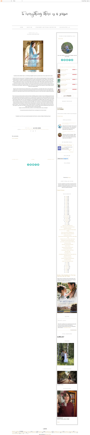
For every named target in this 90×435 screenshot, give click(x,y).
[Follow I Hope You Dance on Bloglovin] (63, 159)
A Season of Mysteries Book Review (67, 258)
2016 (66, 210)
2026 (66, 196)
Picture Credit (33, 72)
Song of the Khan (63, 74)
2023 (66, 200)
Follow (58, 422)
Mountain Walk (67, 251)
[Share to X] (37, 128)
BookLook (41, 431)
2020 (66, 204)
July (67, 222)
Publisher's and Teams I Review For (46, 27)
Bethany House (27, 431)
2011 (66, 270)
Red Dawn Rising (67, 243)
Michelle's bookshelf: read (67, 67)
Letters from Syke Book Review (67, 261)
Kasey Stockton (63, 85)
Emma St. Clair (63, 80)
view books (71, 151)
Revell (47, 129)
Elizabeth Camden (67, 327)
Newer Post (51, 159)
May (67, 262)
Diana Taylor (31, 129)
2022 (66, 202)
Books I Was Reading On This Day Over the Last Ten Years (66, 275)
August (67, 221)
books (22, 433)
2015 (66, 211)
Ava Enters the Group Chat (65, 79)
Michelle (63, 147)
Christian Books (60, 116)
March (67, 265)
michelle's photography (21, 432)
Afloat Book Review (67, 255)
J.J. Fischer (63, 75)
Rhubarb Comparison (67, 257)
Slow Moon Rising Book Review (67, 244)
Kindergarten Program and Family (67, 250)
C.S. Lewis (25, 433)
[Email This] (35, 128)
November (67, 217)
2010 (67, 272)
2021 (66, 203)
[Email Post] (34, 128)
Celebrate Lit (48, 431)
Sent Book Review (67, 259)
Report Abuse (60, 190)
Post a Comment (15, 138)
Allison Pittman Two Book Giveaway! (67, 233)
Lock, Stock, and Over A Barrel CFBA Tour (67, 241)
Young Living (60, 38)
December (67, 215)
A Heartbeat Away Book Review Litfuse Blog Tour (67, 254)
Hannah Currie (63, 70)
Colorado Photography (47, 432)
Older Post (15, 159)
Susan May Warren (15, 433)
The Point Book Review (67, 248)
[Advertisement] (33, 149)
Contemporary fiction (65, 432)
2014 (66, 213)
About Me (29, 27)
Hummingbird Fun (67, 252)
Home (21, 27)
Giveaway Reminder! (67, 228)
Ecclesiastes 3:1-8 (65, 27)
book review (24, 129)
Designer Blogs (48, 434)
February (66, 266)
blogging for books (58, 431)
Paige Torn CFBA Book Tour (68, 225)
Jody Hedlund (73, 432)
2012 (66, 269)
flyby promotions (57, 432)
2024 (66, 199)
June (67, 224)
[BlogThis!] (36, 128)
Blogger (69, 177)
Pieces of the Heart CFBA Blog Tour (67, 232)
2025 (66, 197)
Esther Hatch (63, 91)
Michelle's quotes (62, 320)
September (67, 220)
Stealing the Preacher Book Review (67, 240)
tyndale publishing (69, 431)
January (66, 268)
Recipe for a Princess (64, 69)
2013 (66, 214)
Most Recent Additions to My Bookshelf (69, 124)
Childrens (40, 432)
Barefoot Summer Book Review (67, 247)
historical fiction (40, 129)
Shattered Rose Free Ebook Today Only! (67, 239)
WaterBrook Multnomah (32, 432)
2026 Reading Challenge (65, 145)
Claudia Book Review (67, 235)
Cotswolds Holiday (63, 84)
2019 (66, 206)
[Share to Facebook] (39, 128)
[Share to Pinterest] (40, 128)
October (66, 218)
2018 (66, 207)
